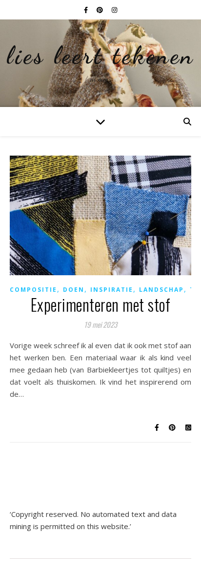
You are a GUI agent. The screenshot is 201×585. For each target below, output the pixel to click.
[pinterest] (100, 9)
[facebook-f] (86, 9)
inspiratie (111, 289)
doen (73, 289)
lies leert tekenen (100, 55)
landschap (161, 289)
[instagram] (114, 9)
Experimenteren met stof (101, 305)
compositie (33, 289)
